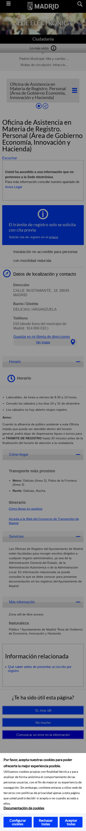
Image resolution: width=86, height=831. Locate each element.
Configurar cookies (17, 822)
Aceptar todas (71, 822)
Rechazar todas (46, 822)
